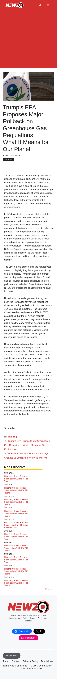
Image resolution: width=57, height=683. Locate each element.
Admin (5, 155)
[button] (40, 5)
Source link (10, 428)
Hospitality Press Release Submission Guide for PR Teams (16, 478)
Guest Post (12, 655)
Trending (8, 160)
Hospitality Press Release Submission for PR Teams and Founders (16, 525)
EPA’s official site (40, 389)
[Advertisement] (28, 40)
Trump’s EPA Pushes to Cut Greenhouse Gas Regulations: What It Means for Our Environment (27, 445)
